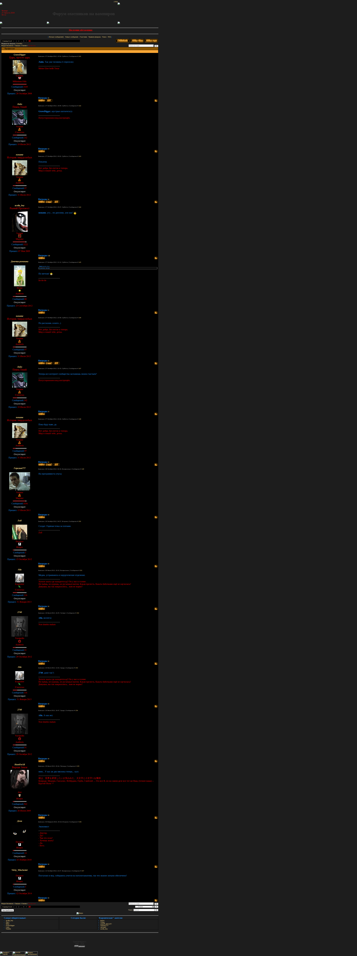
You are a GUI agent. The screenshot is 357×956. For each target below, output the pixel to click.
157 (83, 871)
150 (80, 521)
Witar (7, 924)
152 (78, 613)
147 (80, 368)
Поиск (104, 37)
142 (80, 106)
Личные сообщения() (56, 37)
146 (80, 317)
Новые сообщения (71, 37)
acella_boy (9, 920)
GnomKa (19, 43)
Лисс (7, 922)
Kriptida (8, 929)
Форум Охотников (7, 45)
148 (80, 419)
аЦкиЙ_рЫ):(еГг (106, 924)
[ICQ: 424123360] (56, 202)
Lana (7, 927)
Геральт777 (104, 925)
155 (78, 766)
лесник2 (103, 927)
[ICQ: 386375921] (48, 100)
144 (80, 207)
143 (80, 156)
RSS (116, 2)
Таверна (17, 45)
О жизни (24, 45)
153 (76, 668)
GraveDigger (10, 925)
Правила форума (94, 37)
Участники (83, 37)
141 (80, 56)
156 (80, 822)
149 (83, 469)
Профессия (32, 45)
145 (80, 262)
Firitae (102, 922)
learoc (102, 920)
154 (76, 710)
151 (81, 570)
